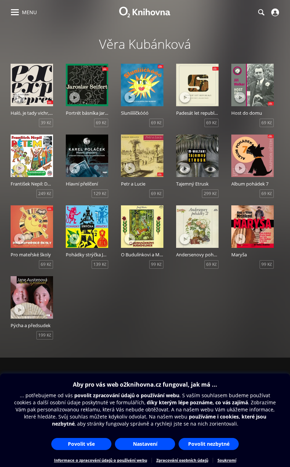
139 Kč (99, 264)
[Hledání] (261, 12)
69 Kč (101, 123)
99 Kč (156, 264)
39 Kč (46, 123)
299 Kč (210, 193)
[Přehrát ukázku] (19, 97)
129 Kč (99, 193)
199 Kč (44, 335)
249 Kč (44, 193)
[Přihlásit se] (274, 12)
